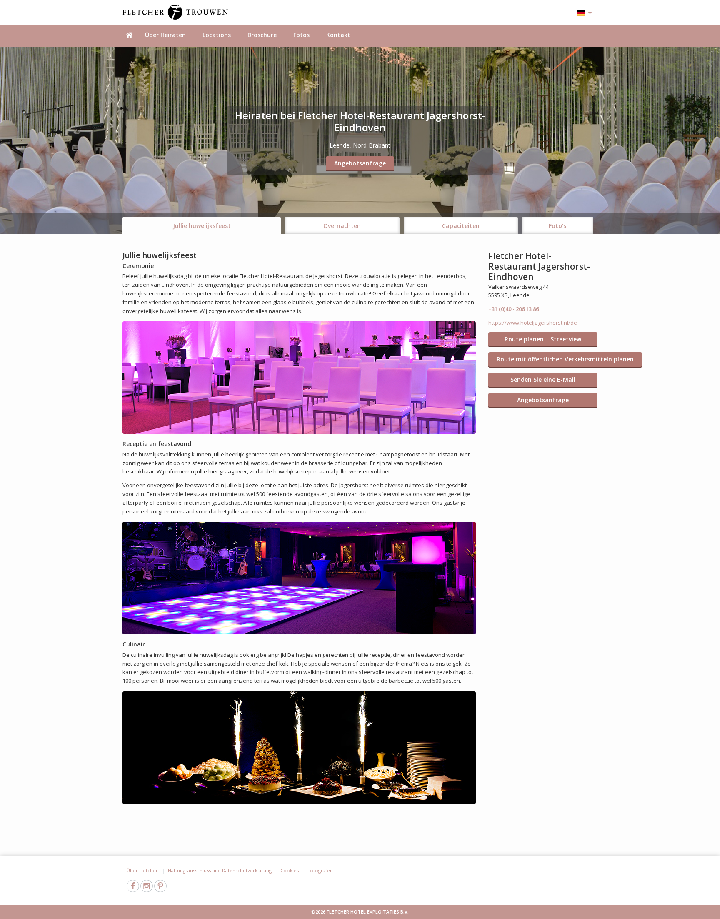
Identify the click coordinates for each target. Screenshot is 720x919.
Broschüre (262, 35)
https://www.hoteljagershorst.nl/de (532, 322)
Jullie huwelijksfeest (202, 226)
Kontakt (338, 35)
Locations (216, 35)
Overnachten (342, 226)
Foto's (557, 226)
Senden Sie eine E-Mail (542, 379)
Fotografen (320, 870)
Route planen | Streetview (543, 339)
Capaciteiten (461, 226)
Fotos (301, 35)
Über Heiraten (165, 35)
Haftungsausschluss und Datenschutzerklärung (220, 870)
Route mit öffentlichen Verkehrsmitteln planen (565, 359)
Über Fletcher (143, 870)
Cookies (289, 870)
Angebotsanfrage (360, 163)
